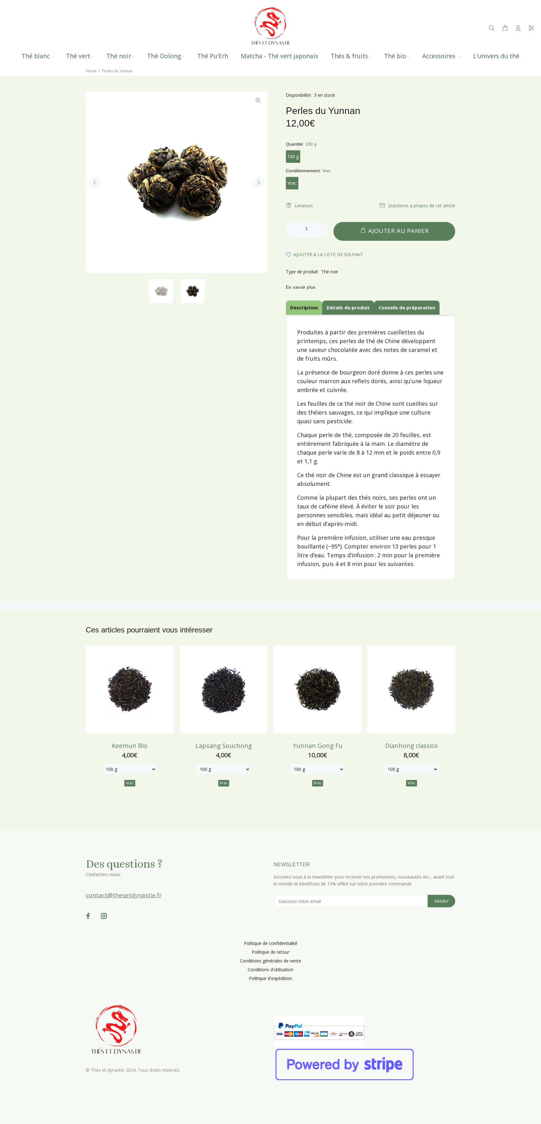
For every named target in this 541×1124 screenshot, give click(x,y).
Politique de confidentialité (270, 943)
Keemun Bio (129, 745)
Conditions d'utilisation (270, 969)
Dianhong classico (411, 745)
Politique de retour (270, 952)
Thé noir (329, 272)
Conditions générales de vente (270, 961)
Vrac (292, 183)
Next (258, 182)
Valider (441, 901)
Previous (95, 182)
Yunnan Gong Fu (318, 745)
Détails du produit (348, 307)
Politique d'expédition (270, 978)
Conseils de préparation (407, 307)
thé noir (355, 403)
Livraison (304, 206)
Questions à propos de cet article (421, 206)
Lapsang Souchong (223, 745)
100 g (293, 156)
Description (304, 307)
